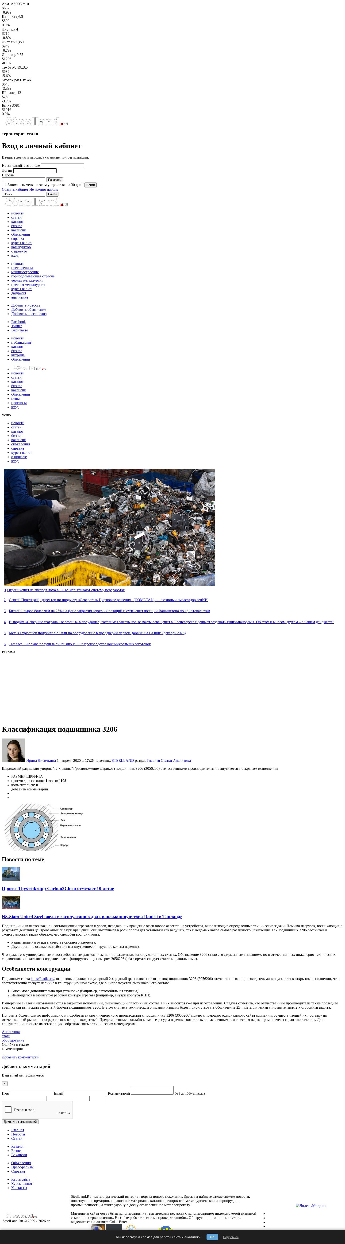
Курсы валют (21, 1184)
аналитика (19, 297)
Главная (153, 760)
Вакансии (19, 1155)
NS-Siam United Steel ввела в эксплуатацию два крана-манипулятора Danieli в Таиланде (92, 916)
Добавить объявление (28, 309)
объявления (20, 234)
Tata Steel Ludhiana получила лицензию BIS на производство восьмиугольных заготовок (80, 644)
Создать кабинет (15, 189)
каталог (17, 222)
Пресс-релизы (22, 1167)
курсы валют (21, 243)
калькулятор (21, 247)
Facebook (18, 322)
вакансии (18, 230)
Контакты (19, 1188)
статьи (16, 217)
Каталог (17, 1146)
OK (212, 1237)
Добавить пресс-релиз (28, 314)
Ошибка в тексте (15, 1044)
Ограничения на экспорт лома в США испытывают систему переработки (66, 590)
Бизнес (16, 1151)
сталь (6, 1036)
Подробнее (231, 1237)
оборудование (13, 1040)
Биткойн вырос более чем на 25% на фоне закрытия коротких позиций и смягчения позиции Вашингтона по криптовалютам (109, 611)
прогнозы (19, 403)
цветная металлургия (28, 285)
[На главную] (36, 125)
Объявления (21, 1163)
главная (17, 263)
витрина (18, 355)
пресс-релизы (22, 268)
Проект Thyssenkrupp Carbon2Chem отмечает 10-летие (58, 888)
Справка (18, 1171)
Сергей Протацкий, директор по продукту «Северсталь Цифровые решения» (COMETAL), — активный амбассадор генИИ (108, 600)
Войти (90, 185)
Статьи (166, 760)
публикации (21, 342)
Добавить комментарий (20, 1121)
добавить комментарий (29, 789)
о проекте (19, 251)
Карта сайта (20, 1179)
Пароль (8, 175)
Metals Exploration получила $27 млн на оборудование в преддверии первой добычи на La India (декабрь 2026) (97, 633)
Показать (54, 180)
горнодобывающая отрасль (32, 276)
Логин (7, 170)
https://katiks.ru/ (42, 979)
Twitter (16, 326)
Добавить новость (25, 305)
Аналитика (182, 760)
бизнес (16, 226)
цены (15, 398)
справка (17, 239)
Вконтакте (19, 330)
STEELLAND (123, 760)
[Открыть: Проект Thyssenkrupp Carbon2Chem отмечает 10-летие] (11, 879)
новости (17, 213)
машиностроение (25, 272)
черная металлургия (27, 280)
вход (15, 255)
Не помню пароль (43, 189)
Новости (18, 1134)
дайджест (18, 293)
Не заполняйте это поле (21, 165)
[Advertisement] (143, 687)
